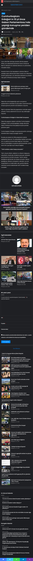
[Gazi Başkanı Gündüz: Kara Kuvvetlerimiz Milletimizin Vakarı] (6, 395)
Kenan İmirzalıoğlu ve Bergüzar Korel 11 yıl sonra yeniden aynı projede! (19, 405)
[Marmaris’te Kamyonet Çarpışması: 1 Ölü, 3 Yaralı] (6, 482)
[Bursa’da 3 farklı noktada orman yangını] (6, 381)
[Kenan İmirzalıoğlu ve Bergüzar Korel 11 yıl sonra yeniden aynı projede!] (6, 406)
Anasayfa (5, 10)
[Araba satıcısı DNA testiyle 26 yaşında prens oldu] (6, 388)
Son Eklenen (16, 348)
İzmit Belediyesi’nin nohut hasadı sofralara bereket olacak (20, 373)
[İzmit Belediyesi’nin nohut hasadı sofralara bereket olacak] (6, 375)
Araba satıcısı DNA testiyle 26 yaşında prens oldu (19, 387)
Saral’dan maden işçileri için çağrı (24, 266)
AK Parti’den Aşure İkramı (8, 239)
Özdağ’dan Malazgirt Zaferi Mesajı (7, 266)
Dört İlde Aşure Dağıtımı (18, 440)
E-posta (3, 323)
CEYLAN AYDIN (7, 32)
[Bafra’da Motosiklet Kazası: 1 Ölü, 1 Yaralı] (8, 276)
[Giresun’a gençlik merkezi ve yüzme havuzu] (6, 456)
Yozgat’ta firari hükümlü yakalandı (11, 94)
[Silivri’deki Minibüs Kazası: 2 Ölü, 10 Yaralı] (24, 275)
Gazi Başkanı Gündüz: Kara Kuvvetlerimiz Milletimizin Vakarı (20, 394)
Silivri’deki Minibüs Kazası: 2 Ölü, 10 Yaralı (24, 281)
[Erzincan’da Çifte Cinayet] (6, 427)
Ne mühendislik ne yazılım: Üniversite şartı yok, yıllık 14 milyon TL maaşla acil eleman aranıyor (20, 359)
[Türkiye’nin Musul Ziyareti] (6, 449)
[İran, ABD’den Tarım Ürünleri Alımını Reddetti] (6, 421)
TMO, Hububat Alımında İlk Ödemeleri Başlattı (18, 461)
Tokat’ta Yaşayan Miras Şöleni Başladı (12, 353)
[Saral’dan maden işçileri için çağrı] (24, 260)
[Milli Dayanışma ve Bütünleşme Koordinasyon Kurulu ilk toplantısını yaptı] (6, 367)
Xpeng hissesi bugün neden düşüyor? (12, 400)
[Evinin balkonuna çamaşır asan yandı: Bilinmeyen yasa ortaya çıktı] (5, 88)
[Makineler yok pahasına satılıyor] (6, 414)
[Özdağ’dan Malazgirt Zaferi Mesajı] (8, 260)
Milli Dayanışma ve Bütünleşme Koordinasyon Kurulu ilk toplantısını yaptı (21, 366)
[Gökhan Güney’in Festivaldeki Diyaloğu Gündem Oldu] (24, 243)
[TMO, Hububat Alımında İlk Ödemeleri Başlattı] (6, 462)
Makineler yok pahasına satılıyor (20, 411)
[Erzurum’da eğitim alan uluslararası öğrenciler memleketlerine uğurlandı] (6, 434)
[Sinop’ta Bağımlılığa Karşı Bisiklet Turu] (6, 469)
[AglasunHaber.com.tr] (16, 5)
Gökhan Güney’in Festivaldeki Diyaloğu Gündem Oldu (23, 250)
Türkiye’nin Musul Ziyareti (18, 446)
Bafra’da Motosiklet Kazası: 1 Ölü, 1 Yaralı (7, 283)
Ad (2, 317)
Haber (9, 10)
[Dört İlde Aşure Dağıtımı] (6, 442)
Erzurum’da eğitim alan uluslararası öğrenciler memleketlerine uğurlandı (21, 434)
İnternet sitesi (4, 329)
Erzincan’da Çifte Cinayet (18, 425)
